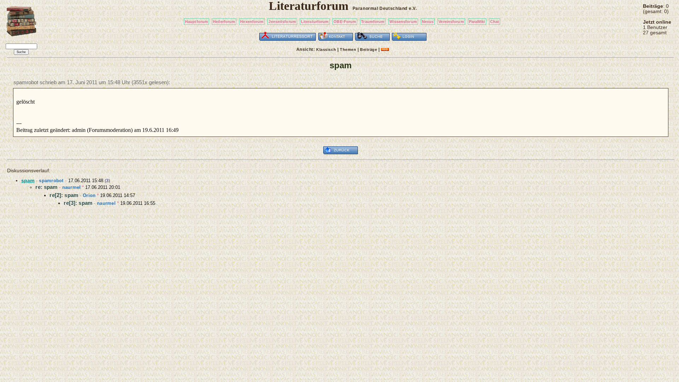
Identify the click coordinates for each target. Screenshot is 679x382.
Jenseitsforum (282, 21)
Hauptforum (196, 21)
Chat (494, 21)
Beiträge (368, 49)
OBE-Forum (344, 21)
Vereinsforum (451, 21)
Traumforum (372, 21)
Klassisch (326, 49)
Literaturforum (315, 21)
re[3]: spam (78, 203)
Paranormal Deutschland (380, 8)
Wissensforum (403, 21)
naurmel (71, 187)
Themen (348, 49)
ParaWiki (477, 21)
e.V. (413, 8)
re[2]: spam (64, 195)
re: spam (46, 187)
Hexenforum (251, 21)
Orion (89, 195)
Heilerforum (224, 21)
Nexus (428, 21)
